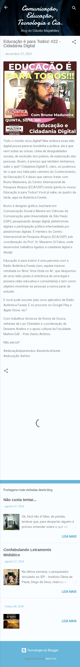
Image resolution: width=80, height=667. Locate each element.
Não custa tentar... (19, 500)
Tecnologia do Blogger (42, 650)
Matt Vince (50, 658)
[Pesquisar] (74, 8)
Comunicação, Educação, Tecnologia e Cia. (40, 15)
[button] (74, 42)
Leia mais (69, 536)
